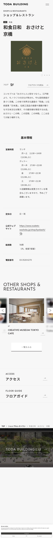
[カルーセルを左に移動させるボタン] (3, 310)
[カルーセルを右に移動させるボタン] (50, 310)
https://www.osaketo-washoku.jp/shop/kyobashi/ (32, 227)
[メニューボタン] (47, 4)
